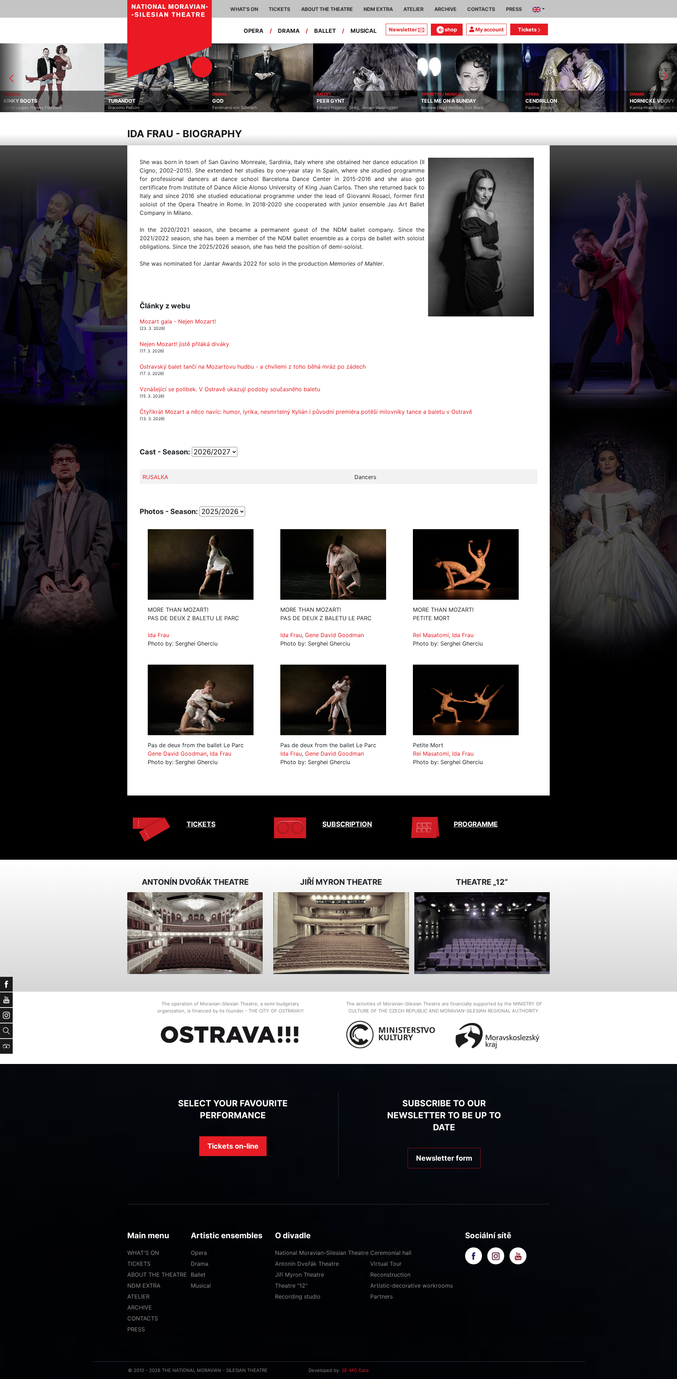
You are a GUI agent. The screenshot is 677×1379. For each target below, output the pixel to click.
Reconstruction (390, 1274)
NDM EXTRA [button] (378, 9)
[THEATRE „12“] (482, 933)
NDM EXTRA (143, 1285)
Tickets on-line (232, 1146)
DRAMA (289, 30)
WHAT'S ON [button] (244, 9)
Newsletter (403, 29)
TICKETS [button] (279, 9)
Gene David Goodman (334, 635)
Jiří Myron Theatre (299, 1274)
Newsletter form (444, 1158)
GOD (113, 101)
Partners (381, 1296)
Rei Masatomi (431, 635)
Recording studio (298, 1296)
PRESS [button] (514, 9)
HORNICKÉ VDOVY (547, 101)
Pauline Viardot (435, 107)
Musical (201, 1285)
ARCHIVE (445, 9)
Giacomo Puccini (19, 107)
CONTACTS (142, 1318)
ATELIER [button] (413, 9)
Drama (199, 1263)
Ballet (198, 1274)
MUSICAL (363, 30)
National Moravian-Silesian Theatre (321, 1252)
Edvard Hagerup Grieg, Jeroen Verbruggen (253, 107)
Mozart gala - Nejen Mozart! (178, 321)
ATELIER (138, 1296)
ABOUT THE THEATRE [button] (327, 9)
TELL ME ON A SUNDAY (344, 101)
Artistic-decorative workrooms (411, 1285)
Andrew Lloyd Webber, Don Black (348, 107)
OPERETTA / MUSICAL (337, 94)
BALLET (325, 30)
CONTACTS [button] (481, 9)
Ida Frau (158, 635)
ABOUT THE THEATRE (157, 1274)
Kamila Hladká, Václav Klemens (554, 107)
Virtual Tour (386, 1263)
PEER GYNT (226, 101)
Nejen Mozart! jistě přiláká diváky (184, 343)
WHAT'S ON (143, 1252)
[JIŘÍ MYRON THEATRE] (341, 933)
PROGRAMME (476, 824)
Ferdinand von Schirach (130, 107)
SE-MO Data (355, 1370)
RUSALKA (155, 476)
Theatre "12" (291, 1285)
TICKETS (201, 824)
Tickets (528, 29)
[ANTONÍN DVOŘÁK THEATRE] (195, 933)
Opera (199, 1252)
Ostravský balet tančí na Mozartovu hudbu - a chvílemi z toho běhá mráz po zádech (253, 366)
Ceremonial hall (390, 1252)
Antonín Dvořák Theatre (307, 1263)
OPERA (253, 30)
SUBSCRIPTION (347, 824)
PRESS (136, 1329)
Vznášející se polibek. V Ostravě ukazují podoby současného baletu (230, 389)
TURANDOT (17, 101)
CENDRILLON (437, 101)
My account (489, 29)
